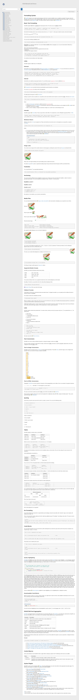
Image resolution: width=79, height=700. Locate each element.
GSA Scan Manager (6, 38)
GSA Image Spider (6, 21)
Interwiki (33, 112)
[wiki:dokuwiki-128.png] (31, 206)
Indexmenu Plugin (31, 675)
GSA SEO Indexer (6, 26)
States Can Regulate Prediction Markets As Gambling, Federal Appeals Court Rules (42, 644)
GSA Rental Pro (6, 24)
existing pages (32, 104)
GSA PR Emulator (6, 36)
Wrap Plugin (30, 687)
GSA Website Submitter (7, 29)
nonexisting (49, 104)
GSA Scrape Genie (6, 39)
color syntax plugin (31, 671)
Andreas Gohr (41, 673)
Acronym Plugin (30, 669)
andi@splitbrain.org (46, 69)
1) (24, 691)
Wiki (72, 112)
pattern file (57, 391)
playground (34, 20)
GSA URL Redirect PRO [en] (8, 41)
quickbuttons (57, 20)
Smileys (57, 349)
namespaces (31, 89)
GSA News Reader (6, 32)
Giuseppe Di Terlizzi (43, 682)
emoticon (39, 349)
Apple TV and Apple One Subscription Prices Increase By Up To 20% (40, 648)
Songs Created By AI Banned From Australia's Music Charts (38, 646)
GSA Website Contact (7, 28)
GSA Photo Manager (7, 35)
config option (34, 394)
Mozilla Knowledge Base (62, 131)
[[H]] (3, 4)
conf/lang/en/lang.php (31, 135)
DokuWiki (27, 18)
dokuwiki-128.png (28, 287)
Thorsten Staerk (42, 669)
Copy (73, 28)
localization (46, 133)
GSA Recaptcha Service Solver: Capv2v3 (9, 37)
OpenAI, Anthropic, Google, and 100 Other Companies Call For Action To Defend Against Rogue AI (45, 645)
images (63, 147)
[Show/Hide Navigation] (21, 9)
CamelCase (38, 105)
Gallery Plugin (30, 673)
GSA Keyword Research (7, 22)
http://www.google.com (45, 68)
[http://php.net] (27, 156)
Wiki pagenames (28, 87)
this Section (72, 96)
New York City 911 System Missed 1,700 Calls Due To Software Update (40, 643)
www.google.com (57, 68)
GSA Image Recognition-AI (7, 31)
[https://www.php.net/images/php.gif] (40, 220)
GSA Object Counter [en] (7, 34)
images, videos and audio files (43, 200)
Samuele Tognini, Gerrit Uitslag (46, 675)
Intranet (26, 123)
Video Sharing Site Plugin (32, 684)
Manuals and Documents (6, 12)
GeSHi (54, 559)
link (32, 163)
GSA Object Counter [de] (7, 33)
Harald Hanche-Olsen (44, 671)
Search (18, 9)
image (29, 163)
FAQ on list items (36, 335)
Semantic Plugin (30, 682)
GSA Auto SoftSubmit (7, 27)
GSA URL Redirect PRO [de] (8, 40)
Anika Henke (40, 687)
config (70, 105)
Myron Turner (39, 680)
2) (35, 216)
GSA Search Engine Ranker (8, 25)
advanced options (35, 590)
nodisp (29, 680)
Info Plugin (29, 678)
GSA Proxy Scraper (6, 23)
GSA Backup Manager (7, 30)
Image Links (40, 265)
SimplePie (56, 613)
